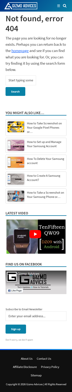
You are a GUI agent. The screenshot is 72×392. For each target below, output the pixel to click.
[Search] (64, 5)
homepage (20, 50)
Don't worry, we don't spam (19, 339)
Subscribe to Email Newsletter (24, 309)
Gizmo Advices (34, 384)
